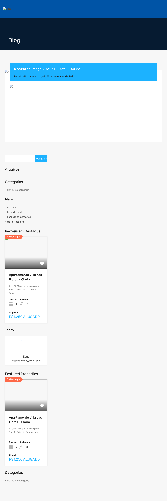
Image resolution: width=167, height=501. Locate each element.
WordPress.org (15, 221)
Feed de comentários (19, 216)
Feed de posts (15, 212)
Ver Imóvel (26, 262)
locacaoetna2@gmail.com (26, 360)
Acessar (11, 207)
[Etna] (7, 8)
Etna (26, 356)
